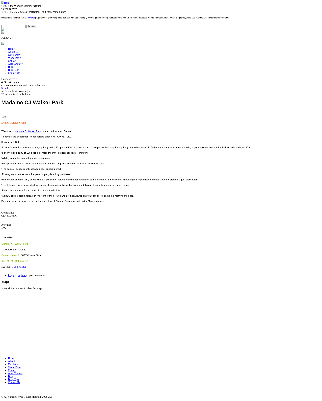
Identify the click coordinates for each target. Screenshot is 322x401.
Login (11, 275)
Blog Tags (13, 69)
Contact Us (14, 73)
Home (11, 48)
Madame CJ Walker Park (28, 131)
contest (31, 18)
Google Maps (19, 266)
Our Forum (14, 54)
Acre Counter (15, 63)
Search (5, 88)
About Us (13, 51)
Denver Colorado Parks (13, 122)
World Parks (14, 57)
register (22, 275)
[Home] (6, 2)
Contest (12, 60)
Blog (10, 66)
